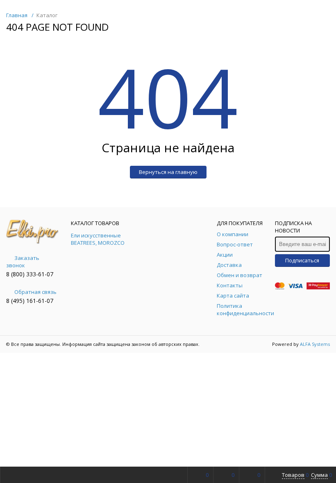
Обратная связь (35, 292)
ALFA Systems (315, 344)
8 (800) (16, 274)
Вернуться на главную (168, 172)
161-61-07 (39, 301)
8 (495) (16, 301)
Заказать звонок (22, 261)
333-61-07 (39, 274)
